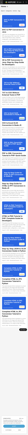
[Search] (26, 2)
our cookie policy (17, 423)
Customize (8, 430)
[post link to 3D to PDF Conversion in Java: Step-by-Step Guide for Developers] (14, 60)
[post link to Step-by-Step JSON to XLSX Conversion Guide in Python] (14, 247)
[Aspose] (10, 2)
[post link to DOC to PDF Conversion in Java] (14, 28)
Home (3, 6)
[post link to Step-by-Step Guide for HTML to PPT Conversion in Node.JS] (14, 183)
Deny (19, 430)
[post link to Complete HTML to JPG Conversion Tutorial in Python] (14, 279)
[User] (23, 2)
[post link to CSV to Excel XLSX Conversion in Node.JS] (14, 121)
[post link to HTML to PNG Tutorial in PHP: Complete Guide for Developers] (14, 216)
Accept (14, 426)
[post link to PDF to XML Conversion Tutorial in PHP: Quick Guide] (14, 152)
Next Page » (23, 329)
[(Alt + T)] (7, 6)
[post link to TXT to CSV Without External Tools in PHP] (14, 91)
